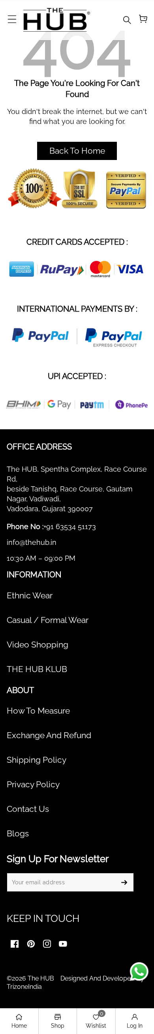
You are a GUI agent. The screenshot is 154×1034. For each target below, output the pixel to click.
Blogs (18, 833)
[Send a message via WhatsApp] (139, 972)
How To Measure (38, 711)
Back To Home (77, 151)
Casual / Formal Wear (47, 620)
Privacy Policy (33, 784)
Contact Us (28, 809)
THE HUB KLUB (37, 669)
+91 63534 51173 (69, 526)
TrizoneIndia (24, 986)
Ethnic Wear (30, 595)
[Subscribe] (124, 882)
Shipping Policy (36, 760)
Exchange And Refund (49, 735)
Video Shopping (37, 644)
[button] (12, 20)
